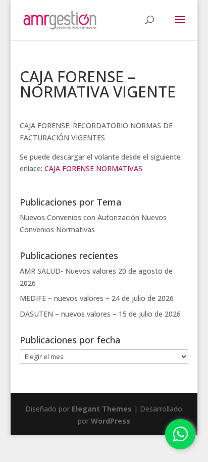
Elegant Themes (102, 409)
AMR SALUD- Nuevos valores (68, 271)
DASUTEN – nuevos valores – (68, 314)
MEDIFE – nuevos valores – (65, 298)
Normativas (75, 229)
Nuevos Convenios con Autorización (79, 217)
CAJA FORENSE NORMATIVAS (93, 168)
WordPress (110, 421)
